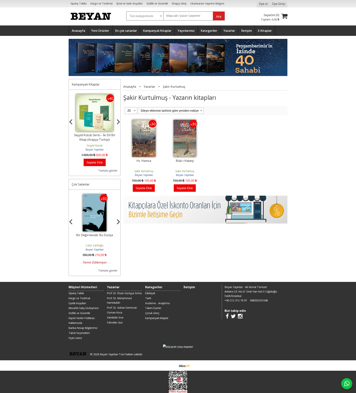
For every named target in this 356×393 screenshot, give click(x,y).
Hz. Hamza (143, 161)
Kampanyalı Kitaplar (86, 84)
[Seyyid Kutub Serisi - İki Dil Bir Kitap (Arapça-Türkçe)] (89, 96)
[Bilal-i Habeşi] (185, 122)
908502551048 (259, 300)
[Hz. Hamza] (144, 122)
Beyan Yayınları (89, 149)
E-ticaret (172, 365)
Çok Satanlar (81, 184)
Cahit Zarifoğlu (94, 245)
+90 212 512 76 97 (236, 300)
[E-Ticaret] (184, 365)
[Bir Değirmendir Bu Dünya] (94, 196)
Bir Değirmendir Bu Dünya (94, 235)
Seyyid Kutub (90, 145)
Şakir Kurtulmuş (143, 171)
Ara (218, 16)
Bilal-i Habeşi (185, 161)
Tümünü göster (107, 170)
